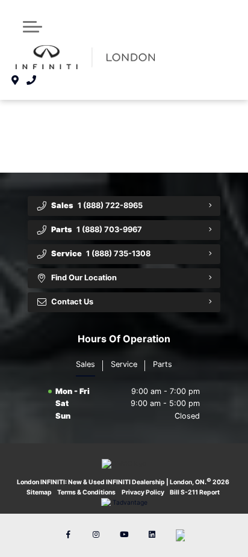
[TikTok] (180, 535)
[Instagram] (96, 535)
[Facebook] (68, 535)
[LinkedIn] (152, 535)
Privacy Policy (143, 492)
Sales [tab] (85, 364)
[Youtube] (124, 535)
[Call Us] (31, 80)
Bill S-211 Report (195, 492)
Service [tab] (124, 364)
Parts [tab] (162, 364)
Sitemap (39, 492)
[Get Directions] (15, 80)
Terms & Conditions (86, 492)
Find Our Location (84, 277)
